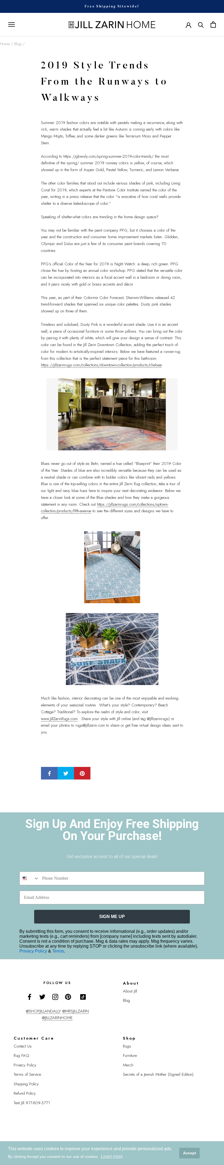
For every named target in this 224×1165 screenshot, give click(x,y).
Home (5, 44)
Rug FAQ (21, 1055)
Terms (58, 951)
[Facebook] (29, 996)
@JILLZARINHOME (57, 1018)
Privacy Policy (33, 951)
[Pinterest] (68, 996)
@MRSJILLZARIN (75, 1011)
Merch (128, 1065)
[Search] (201, 24)
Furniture (130, 1055)
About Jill (130, 991)
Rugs (127, 1046)
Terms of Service (27, 1074)
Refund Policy (25, 1093)
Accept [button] (189, 1153)
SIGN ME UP (112, 916)
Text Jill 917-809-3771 (32, 1103)
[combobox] (29, 878)
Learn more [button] (112, 1156)
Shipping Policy (26, 1084)
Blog (17, 44)
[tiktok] (83, 997)
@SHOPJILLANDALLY (43, 1011)
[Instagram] (55, 996)
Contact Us (23, 1046)
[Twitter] (42, 996)
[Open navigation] (11, 24)
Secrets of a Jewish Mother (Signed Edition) (158, 1074)
